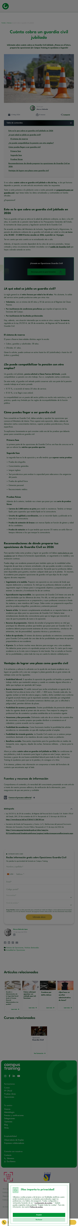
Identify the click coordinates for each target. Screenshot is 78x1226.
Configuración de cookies (43, 1203)
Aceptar (39, 1215)
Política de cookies (36, 1207)
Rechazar (39, 1219)
